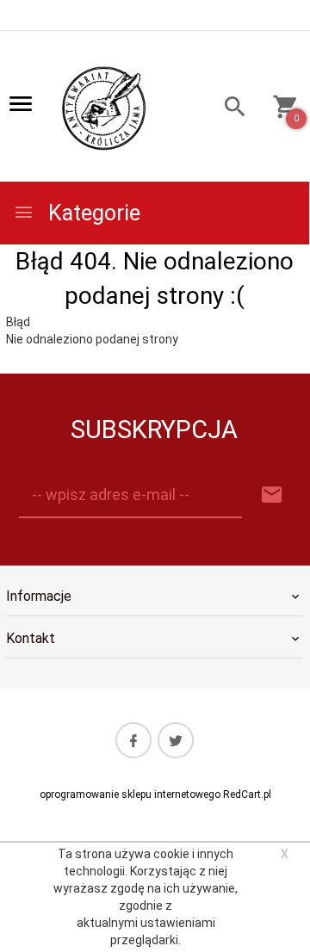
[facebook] (133, 740)
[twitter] (176, 740)
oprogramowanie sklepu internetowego (130, 794)
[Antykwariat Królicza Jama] (104, 107)
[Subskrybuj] (272, 495)
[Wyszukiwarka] (230, 109)
